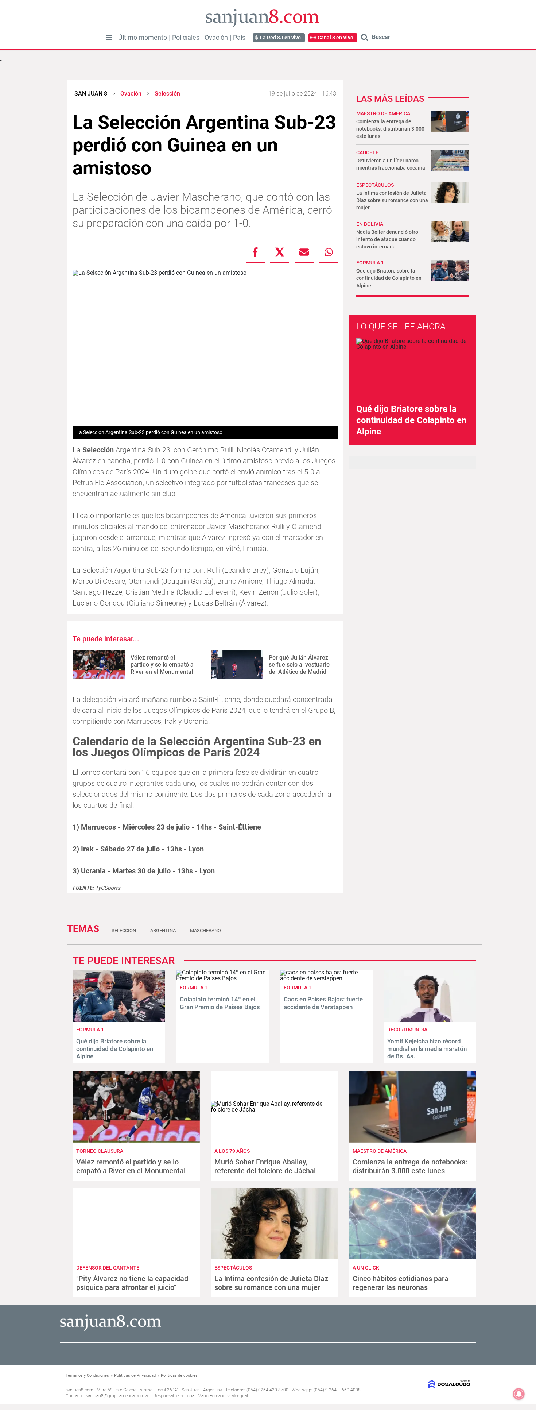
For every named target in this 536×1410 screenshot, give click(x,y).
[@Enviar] (304, 252)
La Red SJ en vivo (280, 37)
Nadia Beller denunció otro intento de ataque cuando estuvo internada (387, 239)
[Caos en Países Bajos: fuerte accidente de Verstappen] (326, 978)
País (239, 37)
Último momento (142, 37)
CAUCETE (367, 152)
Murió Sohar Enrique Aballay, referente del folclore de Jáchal (265, 1166)
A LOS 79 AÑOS (232, 1151)
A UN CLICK (366, 1268)
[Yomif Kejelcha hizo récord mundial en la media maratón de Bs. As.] (430, 1020)
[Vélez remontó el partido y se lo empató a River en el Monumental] (99, 664)
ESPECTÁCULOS (375, 185)
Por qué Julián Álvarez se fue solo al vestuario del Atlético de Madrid (299, 664)
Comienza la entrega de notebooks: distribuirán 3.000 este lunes (390, 129)
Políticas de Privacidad (135, 1375)
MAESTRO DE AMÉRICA (383, 113)
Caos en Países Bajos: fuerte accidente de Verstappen (323, 1003)
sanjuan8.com (79, 1389)
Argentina (163, 930)
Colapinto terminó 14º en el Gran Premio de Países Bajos (220, 1003)
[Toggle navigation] (109, 37)
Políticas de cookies (179, 1375)
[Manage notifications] (519, 1394)
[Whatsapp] (328, 252)
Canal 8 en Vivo (335, 37)
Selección (124, 930)
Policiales (185, 37)
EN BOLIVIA (369, 224)
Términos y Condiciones (87, 1375)
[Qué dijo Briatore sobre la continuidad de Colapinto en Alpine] (119, 1020)
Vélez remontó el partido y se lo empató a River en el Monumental (162, 664)
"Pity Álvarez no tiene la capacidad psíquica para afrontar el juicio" (132, 1283)
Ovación (216, 37)
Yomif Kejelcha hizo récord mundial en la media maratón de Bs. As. (427, 1049)
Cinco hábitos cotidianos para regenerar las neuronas (400, 1283)
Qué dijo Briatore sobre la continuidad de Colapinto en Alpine (389, 278)
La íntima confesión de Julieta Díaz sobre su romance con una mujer (392, 200)
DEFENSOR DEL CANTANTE (107, 1268)
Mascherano (205, 930)
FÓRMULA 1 (370, 263)
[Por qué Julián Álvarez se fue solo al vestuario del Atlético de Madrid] (237, 664)
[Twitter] (280, 252)
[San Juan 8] (110, 1329)
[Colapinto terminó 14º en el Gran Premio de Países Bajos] (222, 978)
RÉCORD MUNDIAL (408, 1029)
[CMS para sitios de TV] (423, 1384)
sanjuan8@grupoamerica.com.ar (117, 1395)
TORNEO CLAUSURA (99, 1151)
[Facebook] (255, 252)
